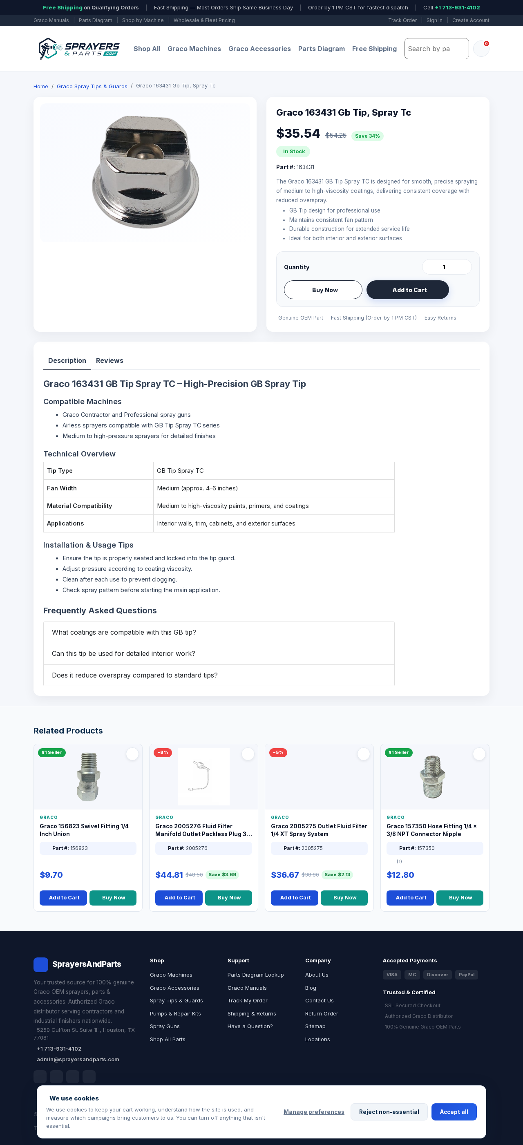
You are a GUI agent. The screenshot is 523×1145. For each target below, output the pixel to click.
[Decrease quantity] (429, 266)
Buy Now (325, 289)
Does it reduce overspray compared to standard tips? (135, 675)
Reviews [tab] (109, 360)
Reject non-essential (389, 1112)
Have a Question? (250, 1026)
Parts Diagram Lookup (256, 974)
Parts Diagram (95, 20)
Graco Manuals (51, 20)
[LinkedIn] (56, 1076)
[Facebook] (40, 1076)
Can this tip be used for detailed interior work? (123, 653)
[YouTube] (89, 1076)
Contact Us (319, 1000)
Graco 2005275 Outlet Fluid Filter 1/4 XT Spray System (319, 830)
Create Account (470, 20)
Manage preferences (314, 1112)
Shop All (147, 49)
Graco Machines (194, 49)
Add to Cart (409, 289)
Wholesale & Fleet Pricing (204, 20)
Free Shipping (374, 49)
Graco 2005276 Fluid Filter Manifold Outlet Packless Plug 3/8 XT (203, 830)
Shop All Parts (168, 1039)
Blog (310, 987)
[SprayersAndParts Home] (78, 48)
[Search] (460, 48)
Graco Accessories (259, 49)
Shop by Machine (143, 20)
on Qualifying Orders (91, 7)
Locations (317, 1039)
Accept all (454, 1112)
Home (41, 86)
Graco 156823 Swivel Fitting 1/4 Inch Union (84, 830)
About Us (317, 974)
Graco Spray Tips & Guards (92, 86)
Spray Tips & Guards (176, 1000)
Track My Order (248, 1000)
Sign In (435, 20)
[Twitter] (72, 1076)
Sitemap (315, 1026)
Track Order (402, 20)
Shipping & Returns (252, 1013)
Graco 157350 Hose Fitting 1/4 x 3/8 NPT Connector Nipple (432, 830)
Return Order (321, 1013)
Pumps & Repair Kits (175, 1013)
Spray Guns (165, 1026)
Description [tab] (67, 360)
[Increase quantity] (464, 266)
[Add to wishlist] (462, 289)
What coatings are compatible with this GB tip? (124, 632)
